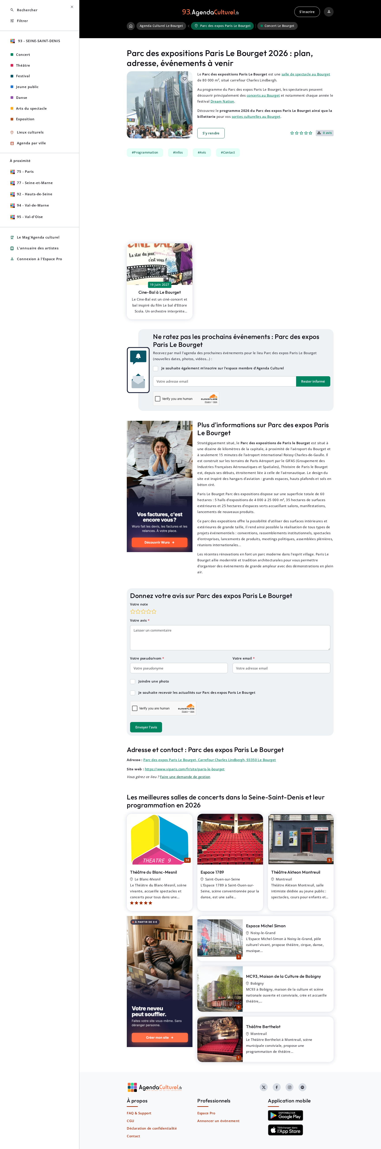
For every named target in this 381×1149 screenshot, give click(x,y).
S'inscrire (307, 11)
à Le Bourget (159, 292)
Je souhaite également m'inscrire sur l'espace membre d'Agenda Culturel (222, 368)
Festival (23, 76)
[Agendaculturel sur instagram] (289, 1087)
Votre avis (139, 620)
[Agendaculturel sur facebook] (277, 1087)
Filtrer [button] (19, 20)
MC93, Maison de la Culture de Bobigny (283, 976)
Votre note (139, 604)
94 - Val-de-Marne (33, 205)
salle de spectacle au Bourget (306, 74)
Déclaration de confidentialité (152, 1128)
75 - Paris (25, 171)
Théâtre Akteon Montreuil (295, 872)
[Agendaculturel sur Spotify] (302, 1087)
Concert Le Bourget (279, 26)
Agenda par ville (28, 143)
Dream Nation (222, 101)
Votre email (243, 658)
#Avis (202, 152)
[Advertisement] (230, 198)
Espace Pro (206, 1113)
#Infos (178, 152)
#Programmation (145, 152)
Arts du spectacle (31, 108)
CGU (130, 1121)
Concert (23, 54)
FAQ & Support (139, 1113)
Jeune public (27, 87)
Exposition (25, 119)
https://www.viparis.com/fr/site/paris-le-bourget (185, 769)
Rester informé (313, 381)
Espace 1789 (212, 872)
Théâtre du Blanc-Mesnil (153, 872)
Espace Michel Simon (266, 925)
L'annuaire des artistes (34, 248)
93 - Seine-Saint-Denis (38, 41)
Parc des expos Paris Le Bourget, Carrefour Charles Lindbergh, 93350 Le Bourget (209, 760)
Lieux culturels (27, 132)
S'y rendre (211, 133)
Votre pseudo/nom (146, 658)
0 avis (327, 133)
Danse (21, 97)
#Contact (228, 152)
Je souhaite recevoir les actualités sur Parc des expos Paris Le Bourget (196, 692)
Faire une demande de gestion (185, 777)
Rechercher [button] (23, 10)
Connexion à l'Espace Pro (36, 258)
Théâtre (23, 65)
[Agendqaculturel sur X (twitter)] (264, 1087)
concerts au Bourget (263, 95)
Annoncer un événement (218, 1121)
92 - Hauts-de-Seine (34, 194)
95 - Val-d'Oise (30, 216)
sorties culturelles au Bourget (256, 116)
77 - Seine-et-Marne (35, 183)
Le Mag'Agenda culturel (35, 237)
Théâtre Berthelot (263, 1026)
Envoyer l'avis (146, 727)
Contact (133, 1136)
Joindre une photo (153, 681)
